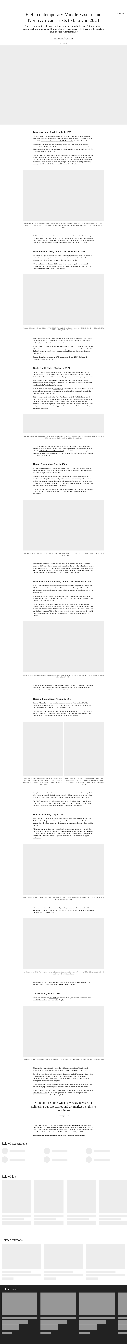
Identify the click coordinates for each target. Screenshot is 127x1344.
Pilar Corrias (57, 1125)
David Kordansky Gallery (80, 1125)
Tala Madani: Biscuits (40, 1093)
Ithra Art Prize (71, 446)
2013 (88, 568)
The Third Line (88, 831)
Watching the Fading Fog (84, 570)
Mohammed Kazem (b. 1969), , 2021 (44, 328)
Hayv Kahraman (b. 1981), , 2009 (37, 897)
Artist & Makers (58, 38)
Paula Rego (82, 1070)
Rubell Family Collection (67, 984)
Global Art (70, 38)
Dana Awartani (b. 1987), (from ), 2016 (52, 223)
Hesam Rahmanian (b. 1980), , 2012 (40, 553)
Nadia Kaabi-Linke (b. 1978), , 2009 (39, 436)
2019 (34, 570)
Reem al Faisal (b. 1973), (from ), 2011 (84, 778)
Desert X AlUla (54, 240)
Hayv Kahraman (78, 818)
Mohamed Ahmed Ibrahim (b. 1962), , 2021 (41, 675)
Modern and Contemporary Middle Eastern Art (57, 141)
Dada (36, 266)
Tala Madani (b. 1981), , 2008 (35, 1059)
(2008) (58, 1090)
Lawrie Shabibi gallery (61, 685)
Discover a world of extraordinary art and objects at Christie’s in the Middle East (59, 1135)
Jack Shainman (66, 831)
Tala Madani (53, 998)
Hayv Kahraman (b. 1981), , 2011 (35, 972)
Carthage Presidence (60, 397)
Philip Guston (71, 1070)
